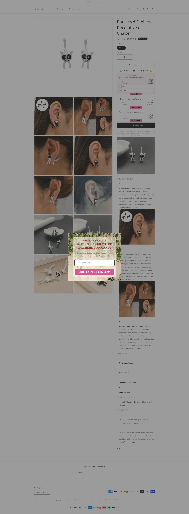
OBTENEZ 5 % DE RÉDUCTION (94, 272)
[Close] (118, 235)
